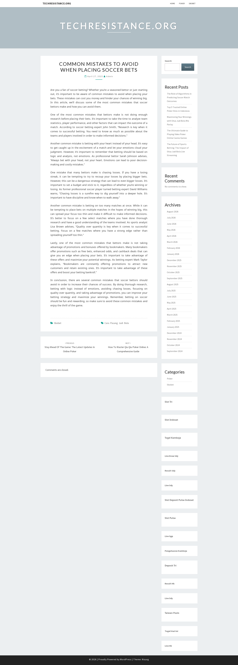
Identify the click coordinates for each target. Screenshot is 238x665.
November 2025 (174, 266)
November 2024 (174, 339)
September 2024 (174, 351)
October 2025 (173, 272)
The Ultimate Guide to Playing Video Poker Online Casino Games (177, 134)
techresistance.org (57, 3)
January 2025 (173, 327)
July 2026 (171, 217)
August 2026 (172, 211)
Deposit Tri (170, 565)
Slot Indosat (171, 419)
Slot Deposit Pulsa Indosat (179, 500)
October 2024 (173, 345)
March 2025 (172, 314)
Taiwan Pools (172, 612)
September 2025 (174, 278)
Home (172, 3)
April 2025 (171, 308)
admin (109, 76)
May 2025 (171, 302)
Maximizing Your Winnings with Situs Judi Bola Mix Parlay (179, 121)
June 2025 (171, 296)
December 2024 (174, 333)
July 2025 (171, 290)
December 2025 (174, 260)
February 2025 (173, 321)
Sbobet (192, 3)
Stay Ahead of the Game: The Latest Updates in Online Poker (70, 347)
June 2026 (171, 223)
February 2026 (173, 248)
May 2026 (171, 229)
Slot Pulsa (170, 518)
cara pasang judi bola (117, 323)
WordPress (125, 659)
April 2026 (171, 235)
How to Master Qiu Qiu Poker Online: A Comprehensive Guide (128, 347)
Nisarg (145, 659)
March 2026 (172, 242)
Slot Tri (168, 401)
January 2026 (173, 254)
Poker (182, 3)
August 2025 (172, 284)
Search (168, 60)
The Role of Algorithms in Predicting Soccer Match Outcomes (179, 97)
